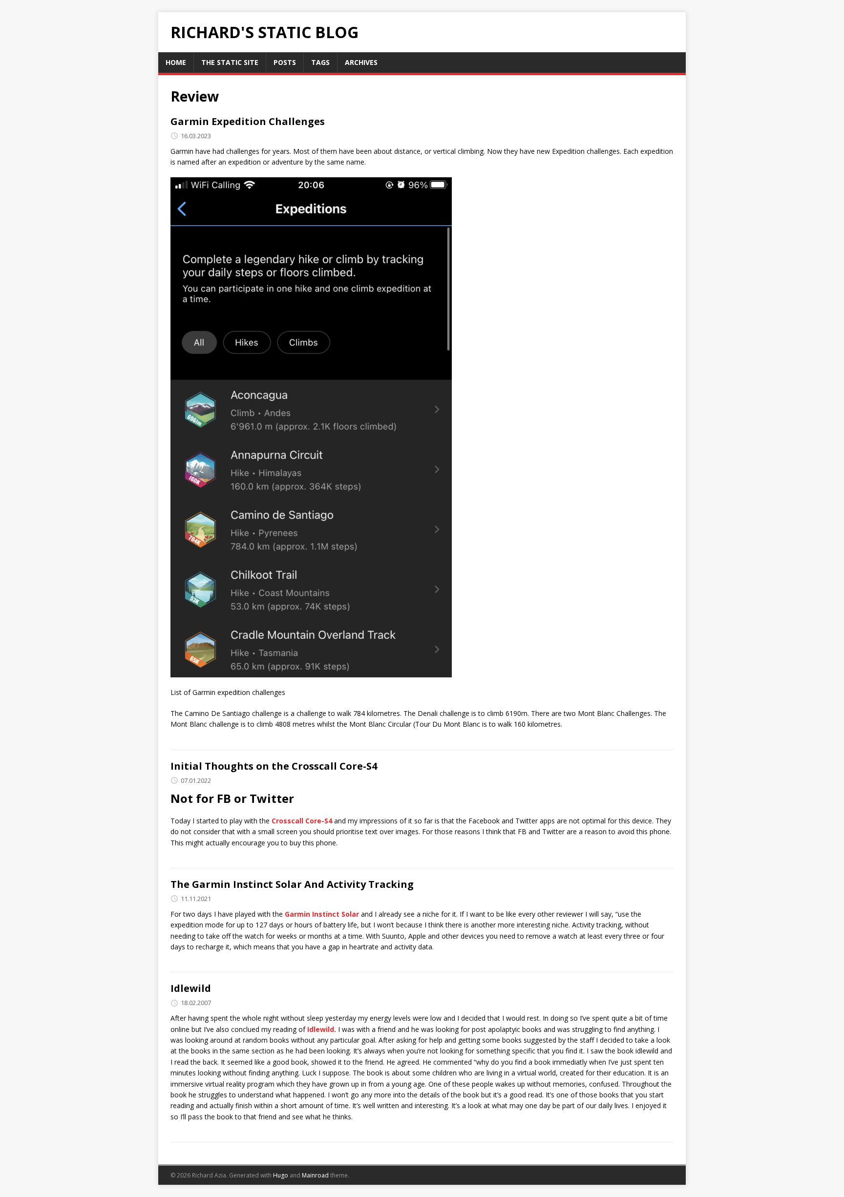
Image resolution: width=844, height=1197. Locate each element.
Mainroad (315, 1175)
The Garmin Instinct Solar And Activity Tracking (292, 884)
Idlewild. (321, 1029)
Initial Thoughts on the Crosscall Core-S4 (273, 766)
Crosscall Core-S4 (302, 820)
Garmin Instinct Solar (322, 914)
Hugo (280, 1175)
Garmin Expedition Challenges (247, 121)
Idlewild (190, 988)
